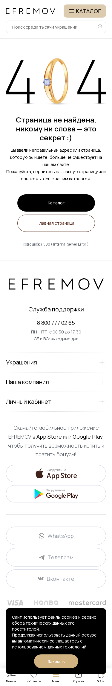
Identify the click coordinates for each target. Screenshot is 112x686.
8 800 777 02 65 (56, 322)
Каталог (56, 203)
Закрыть (56, 661)
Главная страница (56, 223)
